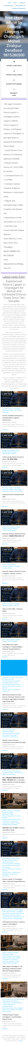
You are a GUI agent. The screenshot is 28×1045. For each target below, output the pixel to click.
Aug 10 (14, 538)
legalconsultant (7, 422)
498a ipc (16, 605)
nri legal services (6, 677)
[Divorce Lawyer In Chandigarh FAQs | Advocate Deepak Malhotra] (14, 848)
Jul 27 (14, 613)
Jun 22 (14, 973)
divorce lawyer (18, 410)
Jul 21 (14, 784)
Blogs (15, 2)
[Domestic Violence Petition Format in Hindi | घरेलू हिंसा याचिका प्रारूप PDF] (14, 517)
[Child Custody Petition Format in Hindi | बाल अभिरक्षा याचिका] (14, 440)
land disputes (5, 915)
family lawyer (5, 412)
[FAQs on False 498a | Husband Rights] (14, 594)
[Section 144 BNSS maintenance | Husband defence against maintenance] (14, 399)
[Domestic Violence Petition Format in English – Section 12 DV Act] (14, 554)
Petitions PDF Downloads (18, 8)
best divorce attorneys (8, 679)
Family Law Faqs (16, 819)
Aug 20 (14, 422)
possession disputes (15, 915)
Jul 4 (14, 883)
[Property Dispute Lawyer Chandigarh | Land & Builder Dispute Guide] (14, 989)
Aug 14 (14, 461)
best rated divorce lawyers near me (11, 684)
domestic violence (7, 568)
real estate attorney (7, 918)
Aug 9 (14, 576)
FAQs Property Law (20, 5)
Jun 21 (14, 1021)
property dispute (6, 917)
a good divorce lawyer (8, 410)
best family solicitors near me (9, 682)
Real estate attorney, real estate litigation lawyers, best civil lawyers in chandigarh (12, 910)
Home (9, 2)
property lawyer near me (18, 917)
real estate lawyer (17, 918)
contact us (22, 2)
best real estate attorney (8, 913)
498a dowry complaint (8, 605)
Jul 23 (14, 703)
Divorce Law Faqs (18, 772)
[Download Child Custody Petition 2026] (14, 478)
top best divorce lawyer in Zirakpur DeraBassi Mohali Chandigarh (11, 451)
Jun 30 (14, 926)
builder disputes (20, 913)
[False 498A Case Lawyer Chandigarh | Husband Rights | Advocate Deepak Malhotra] (14, 629)
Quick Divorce (5, 691)
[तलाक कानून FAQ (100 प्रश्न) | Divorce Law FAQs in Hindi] (14, 801)
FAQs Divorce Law (8, 5)
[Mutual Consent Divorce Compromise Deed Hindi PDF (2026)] (14, 720)
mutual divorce (16, 689)
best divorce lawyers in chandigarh (11, 409)
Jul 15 (14, 832)
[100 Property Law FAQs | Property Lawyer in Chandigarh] (14, 900)
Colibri (20, 1040)
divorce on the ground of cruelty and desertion (11, 687)
